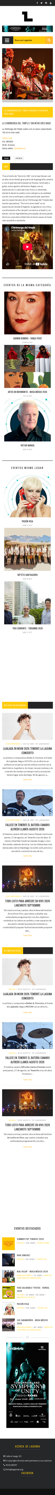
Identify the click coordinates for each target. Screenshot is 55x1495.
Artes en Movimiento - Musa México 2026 (27, 392)
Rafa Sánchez (23, 1255)
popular (20, 1243)
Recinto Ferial (43, 1243)
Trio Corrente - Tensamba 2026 (27, 628)
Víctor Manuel (28, 445)
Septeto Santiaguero (27, 575)
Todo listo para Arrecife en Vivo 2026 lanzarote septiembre (27, 903)
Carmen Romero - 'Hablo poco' (27, 338)
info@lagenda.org (14, 1469)
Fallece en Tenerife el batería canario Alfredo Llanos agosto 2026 (28, 827)
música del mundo (24, 1275)
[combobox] (33, 40)
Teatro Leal (7, 138)
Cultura (20, 1295)
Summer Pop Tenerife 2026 (30, 1238)
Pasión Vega (27, 521)
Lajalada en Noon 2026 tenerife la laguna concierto (27, 750)
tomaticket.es (19, 148)
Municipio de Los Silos (26, 1297)
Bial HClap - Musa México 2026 (32, 1271)
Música (19, 158)
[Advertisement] (27, 668)
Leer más (27, 779)
